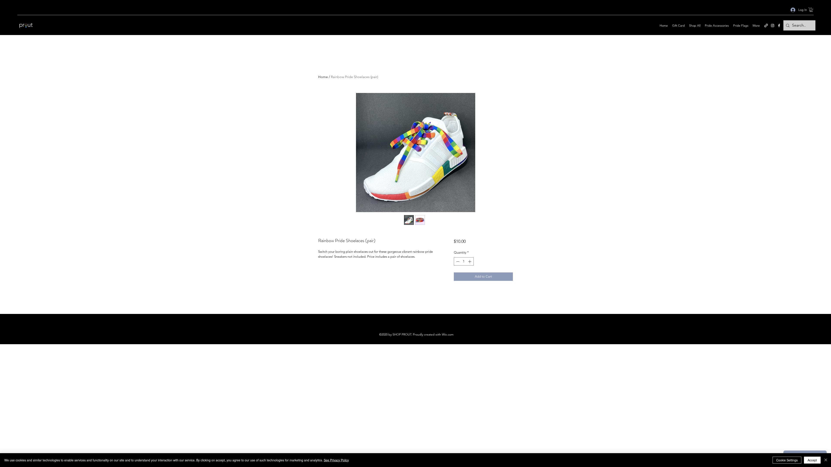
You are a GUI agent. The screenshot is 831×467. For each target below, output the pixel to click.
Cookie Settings (787, 460)
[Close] (825, 460)
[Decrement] (457, 261)
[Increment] (470, 261)
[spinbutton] (463, 261)
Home (323, 77)
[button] (811, 10)
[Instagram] (772, 25)
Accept (812, 460)
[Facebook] (779, 25)
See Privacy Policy (336, 460)
